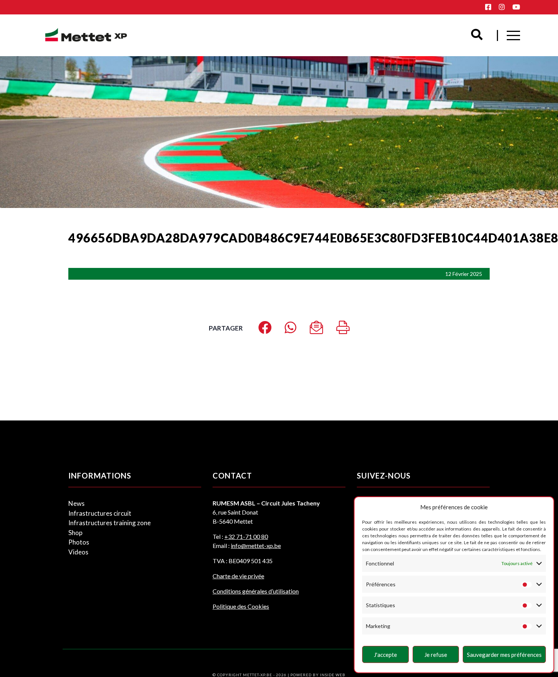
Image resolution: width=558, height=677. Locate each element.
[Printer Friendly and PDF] (343, 330)
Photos (78, 542)
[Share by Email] (316, 330)
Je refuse (435, 654)
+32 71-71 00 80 (246, 536)
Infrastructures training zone (109, 523)
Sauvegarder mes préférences (504, 654)
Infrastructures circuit (99, 513)
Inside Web (332, 674)
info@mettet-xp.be (256, 545)
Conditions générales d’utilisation (256, 591)
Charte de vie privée (238, 575)
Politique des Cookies (241, 606)
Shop (75, 533)
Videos (78, 552)
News (76, 503)
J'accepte (385, 654)
